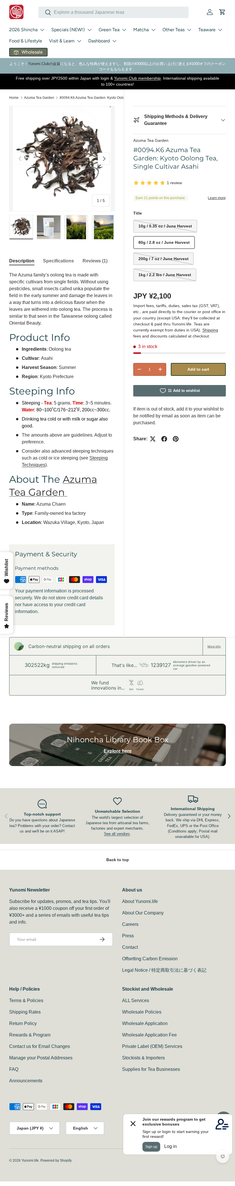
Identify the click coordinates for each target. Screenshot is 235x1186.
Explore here (118, 751)
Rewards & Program (29, 1034)
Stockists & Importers (143, 1057)
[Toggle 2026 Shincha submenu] (42, 29)
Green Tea (109, 29)
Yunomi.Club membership (137, 78)
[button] (222, 12)
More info (214, 646)
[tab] (21, 261)
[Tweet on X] (152, 439)
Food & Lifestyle (25, 41)
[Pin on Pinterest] (175, 439)
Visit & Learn (62, 41)
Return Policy (23, 1023)
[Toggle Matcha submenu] (153, 29)
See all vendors (117, 834)
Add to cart (198, 369)
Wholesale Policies (141, 1012)
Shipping (210, 330)
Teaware (207, 29)
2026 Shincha (23, 29)
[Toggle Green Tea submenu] (124, 29)
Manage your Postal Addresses (41, 1057)
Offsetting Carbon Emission (150, 958)
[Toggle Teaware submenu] (220, 29)
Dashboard (99, 41)
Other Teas (173, 29)
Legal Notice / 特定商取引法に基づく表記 (164, 970)
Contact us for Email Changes (39, 1046)
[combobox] (113, 12)
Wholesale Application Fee (149, 1034)
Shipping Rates (25, 1012)
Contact (130, 947)
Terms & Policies (26, 1000)
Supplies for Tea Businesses (151, 1069)
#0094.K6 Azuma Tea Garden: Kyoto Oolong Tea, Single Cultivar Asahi (94, 98)
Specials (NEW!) (68, 29)
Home (14, 98)
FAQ (13, 1069)
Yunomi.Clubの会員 (44, 64)
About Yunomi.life (140, 901)
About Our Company (143, 912)
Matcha (141, 29)
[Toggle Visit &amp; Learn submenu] (79, 41)
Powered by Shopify (56, 1160)
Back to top (117, 859)
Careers (130, 924)
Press (128, 935)
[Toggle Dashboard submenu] (114, 41)
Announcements (25, 1080)
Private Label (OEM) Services (152, 1046)
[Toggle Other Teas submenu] (189, 29)
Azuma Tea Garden (39, 98)
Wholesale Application (145, 1023)
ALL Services (135, 1000)
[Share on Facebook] (164, 439)
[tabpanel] (62, 401)
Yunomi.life (30, 1160)
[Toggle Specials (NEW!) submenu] (89, 29)
